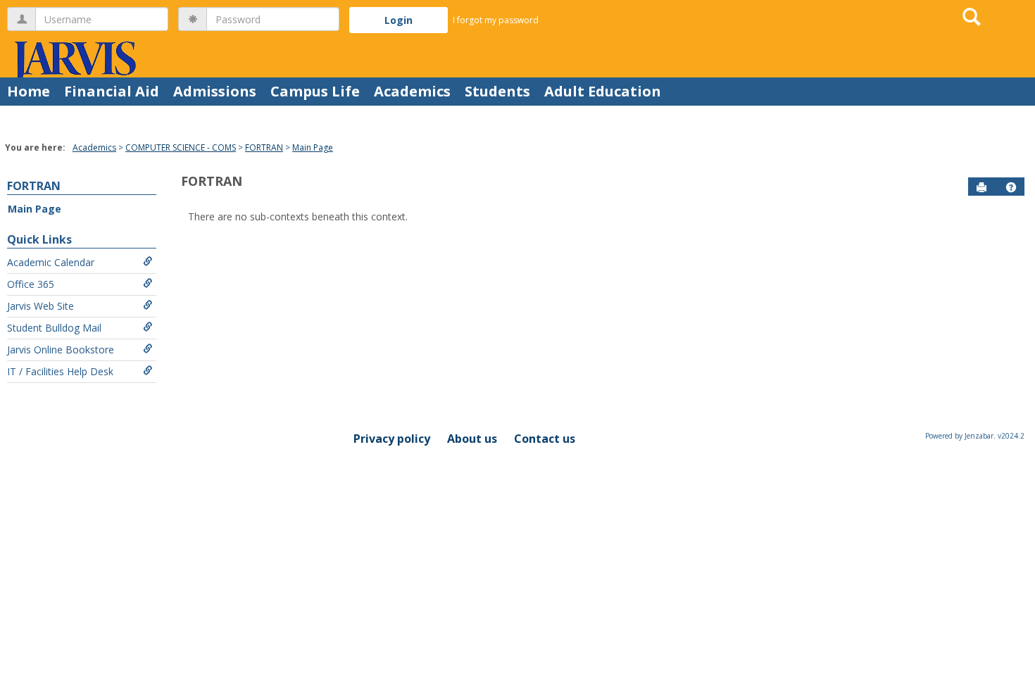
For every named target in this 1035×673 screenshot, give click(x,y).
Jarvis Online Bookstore (60, 349)
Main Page (312, 147)
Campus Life (315, 91)
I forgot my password (496, 20)
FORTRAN (264, 147)
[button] (1011, 187)
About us (472, 438)
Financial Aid (111, 91)
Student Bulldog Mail (54, 327)
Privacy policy (391, 438)
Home (28, 91)
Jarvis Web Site (40, 306)
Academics (412, 91)
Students (497, 91)
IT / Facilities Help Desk (60, 371)
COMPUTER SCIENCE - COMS (180, 147)
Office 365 (30, 284)
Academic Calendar (50, 262)
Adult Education (602, 91)
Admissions (214, 91)
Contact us (544, 438)
